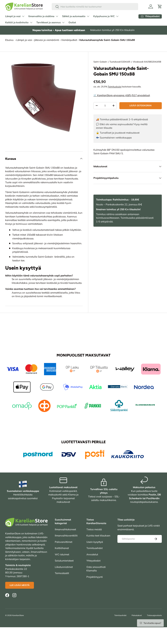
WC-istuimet (62, 554)
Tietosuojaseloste (154, 615)
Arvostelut (92, 554)
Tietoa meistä (94, 529)
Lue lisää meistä (20, 585)
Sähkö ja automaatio (73, 16)
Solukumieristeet (64, 560)
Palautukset (137, 615)
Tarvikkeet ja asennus (48, 22)
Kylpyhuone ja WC (104, 16)
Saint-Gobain (100, 61)
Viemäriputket (69, 39)
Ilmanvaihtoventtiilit (66, 535)
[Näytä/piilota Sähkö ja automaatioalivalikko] (88, 16)
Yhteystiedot (93, 560)
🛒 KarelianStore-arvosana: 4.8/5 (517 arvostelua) (121, 95)
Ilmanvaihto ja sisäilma (41, 16)
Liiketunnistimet (64, 566)
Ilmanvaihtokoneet (65, 529)
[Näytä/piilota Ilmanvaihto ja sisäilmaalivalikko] (57, 16)
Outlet (72, 22)
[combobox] (95, 6)
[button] (159, 6)
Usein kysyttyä (94, 541)
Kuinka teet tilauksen (98, 535)
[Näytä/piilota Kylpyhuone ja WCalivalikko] (117, 16)
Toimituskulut (114, 86)
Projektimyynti (94, 576)
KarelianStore (18, 615)
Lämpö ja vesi (13, 16)
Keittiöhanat (62, 548)
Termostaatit (62, 573)
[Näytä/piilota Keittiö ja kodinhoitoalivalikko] (31, 22)
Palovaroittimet (63, 541)
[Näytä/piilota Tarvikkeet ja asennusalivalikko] (63, 22)
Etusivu (9, 39)
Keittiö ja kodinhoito (17, 22)
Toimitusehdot (94, 548)
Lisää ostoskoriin (140, 105)
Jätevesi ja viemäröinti (46, 39)
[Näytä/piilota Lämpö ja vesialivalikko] (23, 16)
